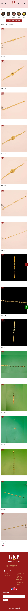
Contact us (7, 575)
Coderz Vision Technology (14, 608)
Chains (3, 17)
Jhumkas (13, 17)
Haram (8, 17)
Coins (24, 17)
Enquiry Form (20, 577)
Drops (19, 17)
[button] (2, 4)
